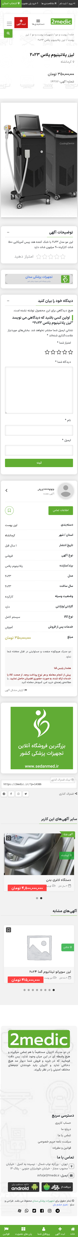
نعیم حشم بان (60, 1205)
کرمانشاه (66, 62)
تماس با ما (64, 1135)
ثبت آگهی (21, 24)
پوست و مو (61, 35)
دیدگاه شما (63, 362)
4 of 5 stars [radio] (53, 352)
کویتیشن (47, 886)
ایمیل (66, 440)
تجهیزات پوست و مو (42, 35)
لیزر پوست (11, 525)
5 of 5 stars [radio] (47, 352)
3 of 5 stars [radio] (58, 352)
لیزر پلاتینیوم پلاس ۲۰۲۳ (52, 55)
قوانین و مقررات (61, 1148)
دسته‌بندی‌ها (38, 24)
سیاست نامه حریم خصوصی (54, 1142)
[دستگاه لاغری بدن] (39, 855)
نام (68, 420)
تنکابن (66, 947)
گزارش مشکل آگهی (14, 690)
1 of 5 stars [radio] (70, 352)
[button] (39, 233)
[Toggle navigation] (9, 23)
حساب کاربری (63, 1123)
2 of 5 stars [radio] (64, 352)
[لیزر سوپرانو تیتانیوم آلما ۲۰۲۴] (39, 947)
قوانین (6, 1234)
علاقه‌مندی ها (48, 3)
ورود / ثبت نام (66, 3)
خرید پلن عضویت (29, 3)
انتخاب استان (10, 3)
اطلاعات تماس (61, 510)
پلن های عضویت (23, 1234)
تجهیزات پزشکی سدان (43, 1201)
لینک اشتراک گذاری (61, 780)
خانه (71, 35)
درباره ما (66, 1129)
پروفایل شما (43, 1234)
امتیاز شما (64, 343)
